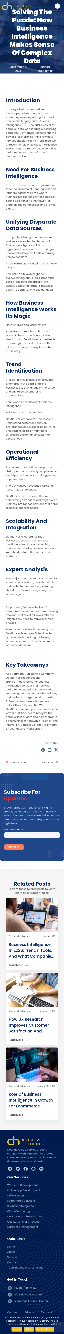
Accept (17, 1329)
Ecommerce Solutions (21, 1201)
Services (12, 1257)
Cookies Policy (45, 1329)
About (11, 1252)
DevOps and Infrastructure (24, 1216)
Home (11, 1247)
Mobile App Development (23, 1190)
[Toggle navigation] (57, 6)
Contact (12, 1262)
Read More (16, 965)
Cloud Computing (18, 1211)
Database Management (22, 1227)
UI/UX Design (15, 1195)
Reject (29, 1329)
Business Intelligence (20, 1206)
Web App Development (22, 1185)
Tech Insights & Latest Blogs (25, 1267)
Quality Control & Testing (23, 1222)
